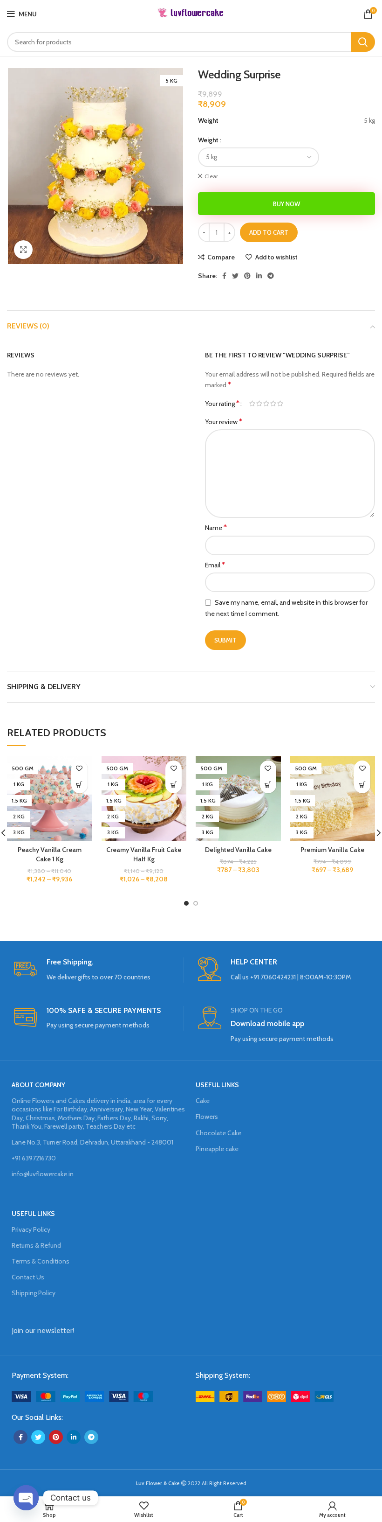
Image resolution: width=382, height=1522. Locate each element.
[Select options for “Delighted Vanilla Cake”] (268, 785)
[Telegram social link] (271, 276)
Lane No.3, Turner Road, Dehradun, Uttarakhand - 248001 (92, 1142)
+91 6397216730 (34, 1158)
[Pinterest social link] (247, 276)
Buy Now (286, 204)
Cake (203, 1100)
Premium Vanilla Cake (332, 849)
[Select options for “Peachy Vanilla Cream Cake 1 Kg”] (79, 785)
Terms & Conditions (40, 1261)
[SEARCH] (363, 42)
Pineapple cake (217, 1149)
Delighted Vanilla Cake (238, 849)
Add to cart (268, 232)
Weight (208, 140)
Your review (223, 421)
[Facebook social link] (224, 276)
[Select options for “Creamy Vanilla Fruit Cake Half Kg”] (173, 785)
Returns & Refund (36, 1245)
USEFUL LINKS (217, 1085)
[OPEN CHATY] (26, 1497)
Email (215, 564)
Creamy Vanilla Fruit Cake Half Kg (143, 854)
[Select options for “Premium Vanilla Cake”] (362, 785)
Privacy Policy (31, 1229)
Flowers (207, 1116)
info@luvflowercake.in (43, 1174)
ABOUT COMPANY (38, 1085)
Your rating (222, 403)
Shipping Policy (33, 1293)
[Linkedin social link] (259, 276)
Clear (211, 176)
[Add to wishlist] (79, 769)
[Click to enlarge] (23, 249)
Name (216, 527)
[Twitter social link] (235, 276)
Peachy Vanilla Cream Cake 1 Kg (50, 854)
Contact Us (28, 1277)
